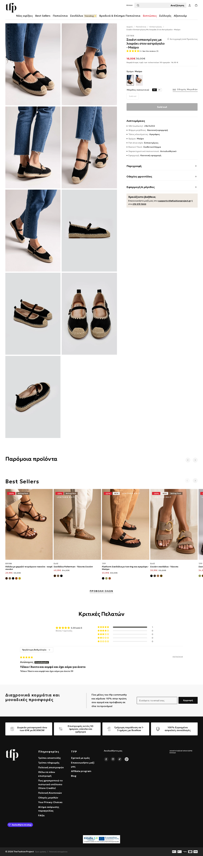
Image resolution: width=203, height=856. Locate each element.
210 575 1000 (139, 204)
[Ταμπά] (158, 576)
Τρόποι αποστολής (49, 757)
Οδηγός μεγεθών (187, 89)
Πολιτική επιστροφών (51, 767)
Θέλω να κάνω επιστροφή (46, 773)
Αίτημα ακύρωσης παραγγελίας (48, 808)
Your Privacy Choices (50, 802)
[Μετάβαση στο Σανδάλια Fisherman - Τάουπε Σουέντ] (77, 524)
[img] (26, 657)
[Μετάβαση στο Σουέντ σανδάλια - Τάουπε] (174, 524)
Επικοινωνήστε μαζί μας (82, 764)
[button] (129, 5)
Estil (56, 563)
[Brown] (109, 578)
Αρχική (129, 27)
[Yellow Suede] (19, 578)
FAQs (41, 815)
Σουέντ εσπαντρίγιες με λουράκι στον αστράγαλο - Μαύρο (153, 29)
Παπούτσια (141, 27)
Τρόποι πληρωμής (48, 762)
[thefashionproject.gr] (11, 755)
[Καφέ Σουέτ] (55, 576)
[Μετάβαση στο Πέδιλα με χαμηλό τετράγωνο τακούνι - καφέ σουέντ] (29, 524)
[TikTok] (120, 759)
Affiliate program (81, 771)
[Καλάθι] (196, 5)
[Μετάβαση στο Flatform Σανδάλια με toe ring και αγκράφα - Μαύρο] (125, 524)
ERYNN (130, 36)
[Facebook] (106, 759)
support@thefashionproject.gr (174, 200)
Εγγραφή (188, 700)
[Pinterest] (126, 759)
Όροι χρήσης (40, 851)
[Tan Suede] (16, 578)
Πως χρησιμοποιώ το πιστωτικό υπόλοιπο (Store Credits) (50, 784)
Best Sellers (42, 15)
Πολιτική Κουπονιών (50, 792)
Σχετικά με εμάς (80, 757)
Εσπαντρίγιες (156, 27)
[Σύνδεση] (189, 5)
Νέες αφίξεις (24, 15)
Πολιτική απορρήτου (58, 851)
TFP (104, 563)
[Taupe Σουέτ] (10, 578)
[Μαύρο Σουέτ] (13, 578)
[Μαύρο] (151, 576)
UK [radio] (159, 90)
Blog (73, 775)
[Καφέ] (161, 576)
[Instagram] (113, 759)
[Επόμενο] (195, 460)
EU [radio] (154, 90)
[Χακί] (106, 578)
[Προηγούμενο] (187, 460)
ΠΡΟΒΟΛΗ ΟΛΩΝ (101, 591)
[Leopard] (139, 80)
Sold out (132, 96)
